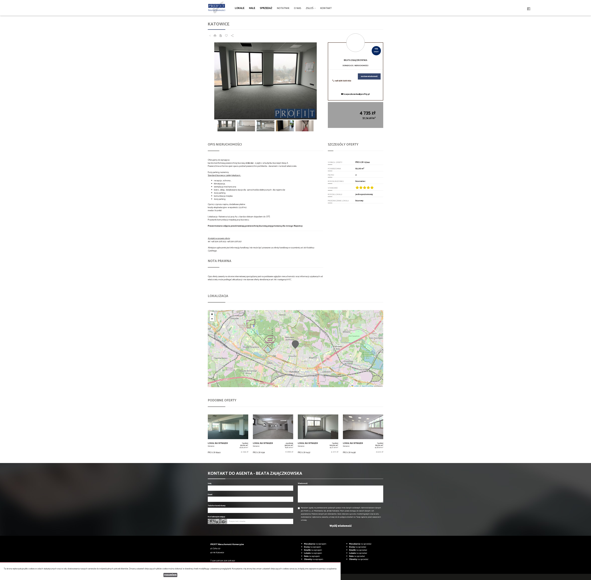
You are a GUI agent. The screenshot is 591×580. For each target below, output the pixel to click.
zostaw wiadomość (369, 76)
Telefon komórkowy (216, 505)
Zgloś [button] (310, 8)
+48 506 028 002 (342, 81)
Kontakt (326, 8)
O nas (297, 8)
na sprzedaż (360, 544)
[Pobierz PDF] (220, 36)
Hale (252, 8)
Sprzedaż (266, 8)
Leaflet (356, 386)
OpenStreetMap (367, 386)
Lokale (239, 8)
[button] (295, 344)
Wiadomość (303, 483)
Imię (209, 483)
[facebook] (529, 9)
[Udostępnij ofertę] (232, 36)
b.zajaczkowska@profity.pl (356, 94)
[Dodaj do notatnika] (226, 36)
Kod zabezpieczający (216, 516)
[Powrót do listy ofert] (210, 36)
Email (210, 494)
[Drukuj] (215, 36)
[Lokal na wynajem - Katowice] (228, 434)
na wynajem (315, 544)
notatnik (283, 8)
